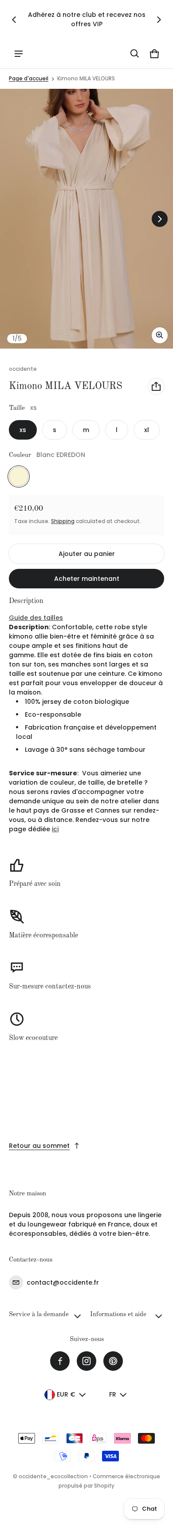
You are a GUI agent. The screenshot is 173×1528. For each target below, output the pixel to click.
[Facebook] (60, 1361)
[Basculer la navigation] (18, 54)
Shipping (63, 521)
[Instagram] (86, 1361)
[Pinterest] (113, 1361)
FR (112, 1394)
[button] (135, 54)
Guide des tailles (36, 617)
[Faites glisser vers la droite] (158, 19)
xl (146, 429)
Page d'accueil (28, 78)
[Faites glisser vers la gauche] (14, 19)
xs (23, 429)
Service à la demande (39, 1314)
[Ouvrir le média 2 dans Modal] (86, 219)
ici (55, 829)
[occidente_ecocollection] (49, 53)
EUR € (66, 1394)
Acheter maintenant (86, 578)
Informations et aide (118, 1314)
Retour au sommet (39, 1145)
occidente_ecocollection (53, 1476)
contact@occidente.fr (63, 1282)
